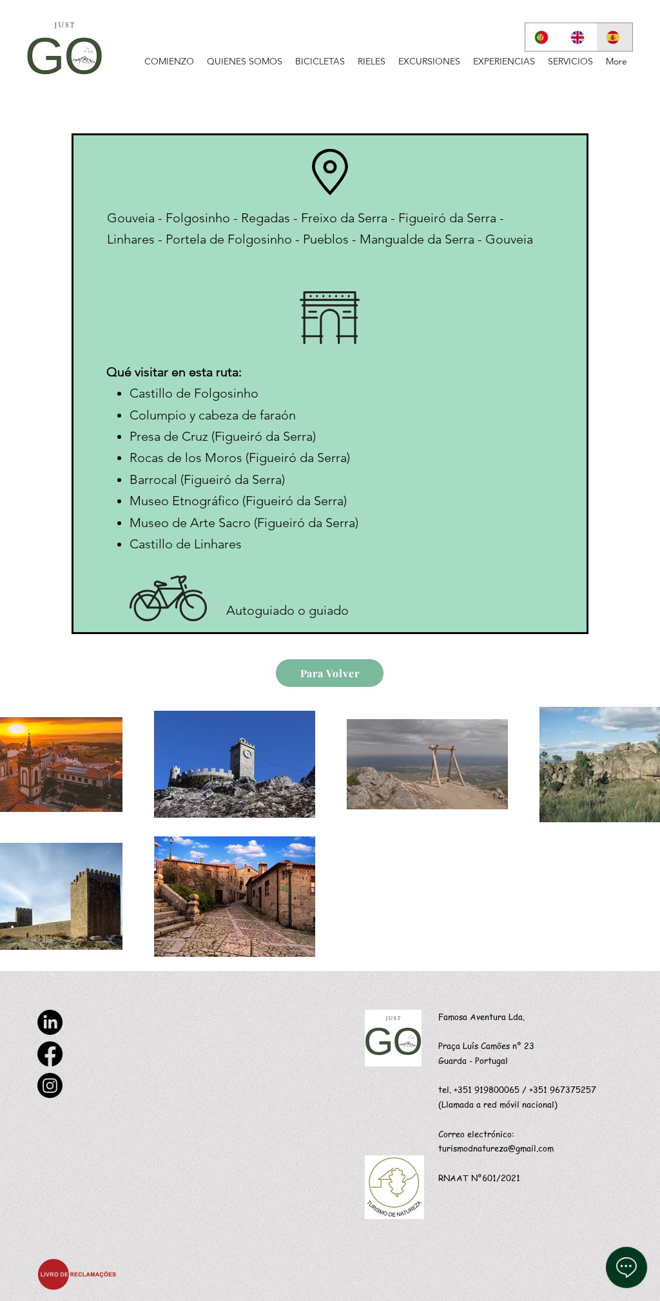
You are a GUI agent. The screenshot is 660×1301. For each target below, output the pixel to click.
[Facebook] (50, 1053)
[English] (579, 37)
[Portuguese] (543, 37)
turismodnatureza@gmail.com (496, 1148)
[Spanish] (614, 37)
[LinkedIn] (50, 1022)
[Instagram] (50, 1085)
